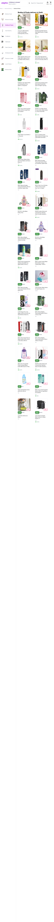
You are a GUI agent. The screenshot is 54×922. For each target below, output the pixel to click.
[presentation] (3, 8)
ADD (28, 24)
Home (1, 8)
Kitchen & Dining (8, 8)
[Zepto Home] (4, 3)
